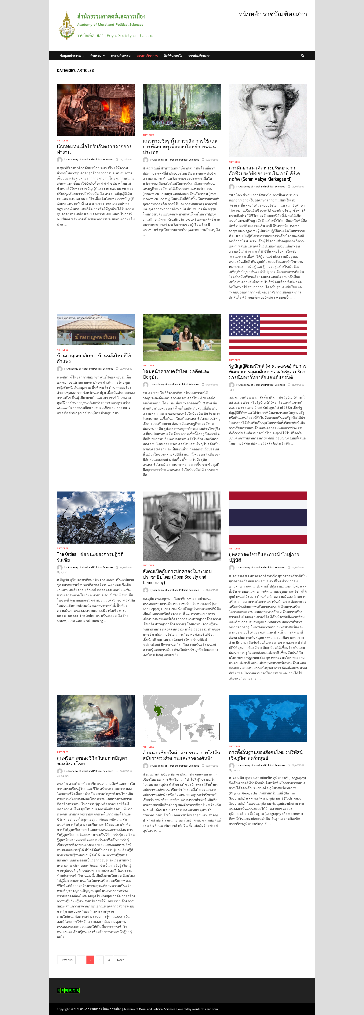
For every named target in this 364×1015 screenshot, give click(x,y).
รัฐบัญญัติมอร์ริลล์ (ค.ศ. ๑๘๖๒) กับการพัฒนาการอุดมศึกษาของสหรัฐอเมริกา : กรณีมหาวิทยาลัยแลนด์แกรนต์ (267, 371)
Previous (66, 960)
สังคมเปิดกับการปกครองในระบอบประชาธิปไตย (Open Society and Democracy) (177, 577)
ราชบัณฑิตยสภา (199, 56)
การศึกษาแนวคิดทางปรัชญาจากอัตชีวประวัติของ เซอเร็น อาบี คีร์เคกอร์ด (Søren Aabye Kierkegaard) (264, 173)
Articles (62, 140)
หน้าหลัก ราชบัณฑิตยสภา (273, 14)
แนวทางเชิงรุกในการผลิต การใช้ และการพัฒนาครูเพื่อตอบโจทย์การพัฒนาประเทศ (181, 146)
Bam (215, 1009)
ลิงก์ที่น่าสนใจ (173, 56)
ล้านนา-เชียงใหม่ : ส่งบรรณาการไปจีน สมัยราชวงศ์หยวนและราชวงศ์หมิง (181, 755)
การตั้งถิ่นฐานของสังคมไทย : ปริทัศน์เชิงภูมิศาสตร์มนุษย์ (266, 755)
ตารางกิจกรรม (121, 56)
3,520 (64, 572)
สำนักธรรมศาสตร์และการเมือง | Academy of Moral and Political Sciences (127, 1009)
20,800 (236, 770)
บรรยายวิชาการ (147, 56)
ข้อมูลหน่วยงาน (70, 56)
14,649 (64, 776)
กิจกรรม (95, 56)
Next (120, 960)
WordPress (199, 1009)
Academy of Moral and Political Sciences (90, 159)
